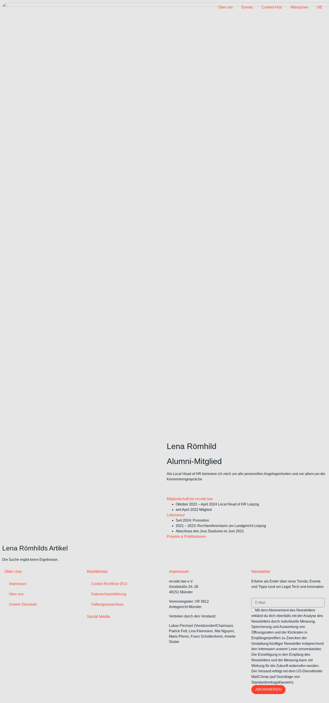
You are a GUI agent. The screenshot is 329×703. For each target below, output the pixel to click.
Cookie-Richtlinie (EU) (109, 584)
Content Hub (272, 7)
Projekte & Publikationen (186, 536)
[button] (247, 499)
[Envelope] (177, 488)
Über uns (225, 7)
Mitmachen (299, 7)
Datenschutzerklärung (108, 594)
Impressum (17, 584)
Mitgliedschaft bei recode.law (190, 499)
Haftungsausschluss (107, 604)
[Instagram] (107, 626)
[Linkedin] (168, 488)
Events (247, 7)
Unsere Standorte (23, 604)
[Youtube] (125, 626)
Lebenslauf (175, 515)
